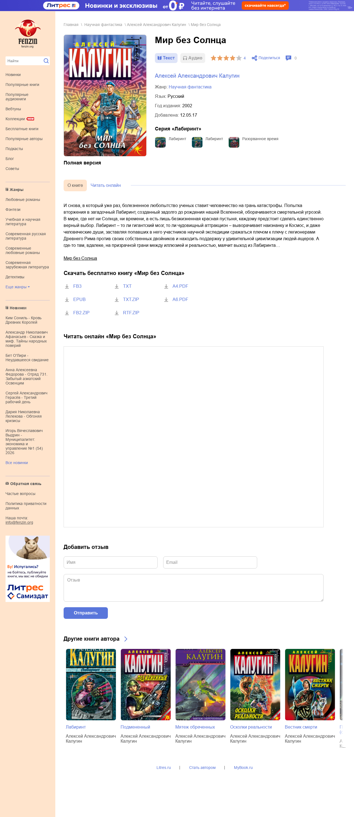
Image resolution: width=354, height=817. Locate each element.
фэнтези (13, 209)
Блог (10, 158)
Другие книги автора (91, 639)
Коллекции (15, 119)
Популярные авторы (24, 139)
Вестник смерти (301, 727)
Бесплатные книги (22, 129)
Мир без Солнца (80, 258)
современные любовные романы (23, 250)
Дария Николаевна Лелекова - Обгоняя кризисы (24, 416)
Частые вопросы (20, 493)
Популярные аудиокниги (17, 96)
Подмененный (135, 727)
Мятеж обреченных (195, 727)
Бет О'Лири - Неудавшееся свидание (27, 357)
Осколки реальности (251, 727)
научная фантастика (103, 24)
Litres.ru (164, 767)
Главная (71, 24)
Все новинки (17, 462)
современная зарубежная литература (27, 264)
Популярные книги (22, 84)
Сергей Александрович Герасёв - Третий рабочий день (26, 397)
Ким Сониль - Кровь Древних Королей (23, 320)
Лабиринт (177, 139)
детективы (15, 277)
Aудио (195, 58)
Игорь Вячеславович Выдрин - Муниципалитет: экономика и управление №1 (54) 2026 (24, 441)
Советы (12, 168)
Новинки (13, 74)
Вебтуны (13, 109)
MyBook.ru (243, 767)
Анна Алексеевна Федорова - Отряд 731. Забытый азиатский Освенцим (27, 376)
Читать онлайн (106, 185)
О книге (75, 185)
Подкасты (14, 148)
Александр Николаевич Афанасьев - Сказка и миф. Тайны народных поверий (27, 339)
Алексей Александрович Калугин (156, 24)
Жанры (17, 189)
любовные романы (23, 199)
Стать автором (202, 767)
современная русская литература (26, 236)
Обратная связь (25, 483)
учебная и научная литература (23, 221)
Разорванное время (260, 139)
